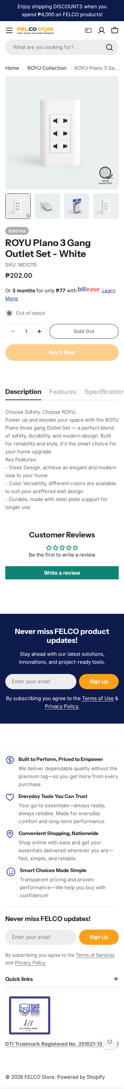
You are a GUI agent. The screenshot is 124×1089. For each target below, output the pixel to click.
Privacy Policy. (62, 706)
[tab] (23, 393)
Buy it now (62, 352)
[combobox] (62, 47)
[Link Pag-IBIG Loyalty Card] (88, 30)
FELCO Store (39, 1077)
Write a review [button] (62, 572)
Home (12, 68)
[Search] (109, 47)
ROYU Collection (46, 68)
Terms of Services (95, 955)
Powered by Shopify (81, 1077)
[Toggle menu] (9, 30)
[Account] (101, 30)
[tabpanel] (62, 459)
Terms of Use (98, 698)
